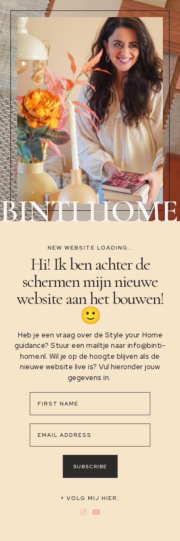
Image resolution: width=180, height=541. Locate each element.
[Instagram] (84, 512)
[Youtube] (96, 512)
